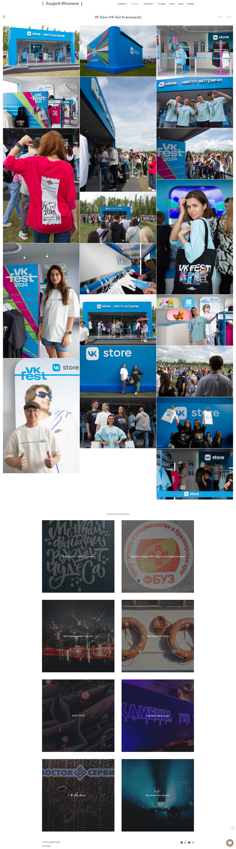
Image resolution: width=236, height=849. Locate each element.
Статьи (172, 3)
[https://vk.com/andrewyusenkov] (182, 842)
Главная (190, 3)
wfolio (48, 846)
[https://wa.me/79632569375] (185, 842)
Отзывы (161, 3)
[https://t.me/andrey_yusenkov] (189, 842)
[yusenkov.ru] (62, 4)
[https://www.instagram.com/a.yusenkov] (193, 842)
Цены (180, 3)
